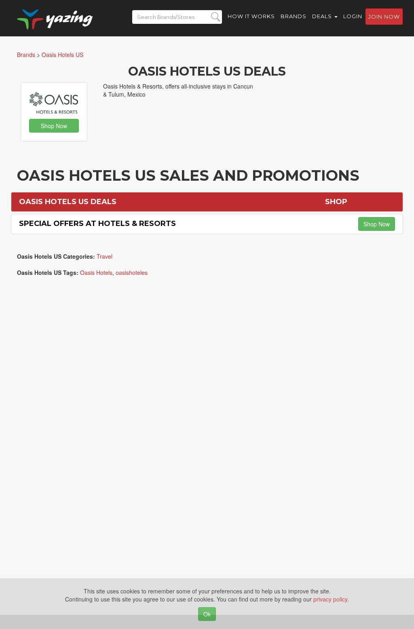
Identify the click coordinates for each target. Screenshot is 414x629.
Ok (207, 614)
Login (352, 16)
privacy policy (330, 599)
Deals (323, 16)
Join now (384, 16)
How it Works (251, 16)
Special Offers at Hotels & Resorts (97, 223)
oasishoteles (132, 272)
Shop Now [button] (54, 126)
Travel (104, 256)
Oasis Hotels (96, 272)
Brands (293, 16)
